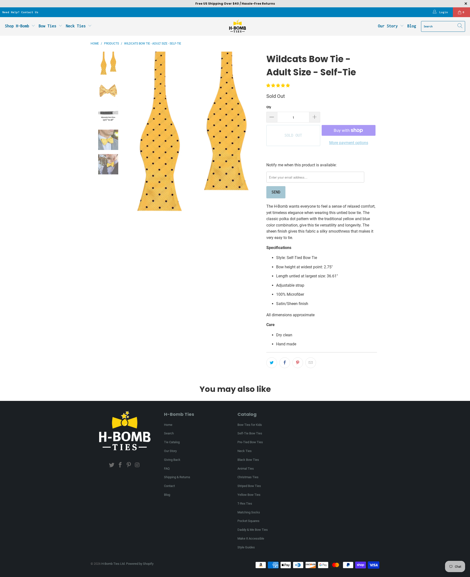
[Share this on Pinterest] (297, 362)
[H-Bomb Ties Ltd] (237, 26)
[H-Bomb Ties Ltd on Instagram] (137, 465)
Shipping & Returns (177, 477)
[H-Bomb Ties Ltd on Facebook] (120, 465)
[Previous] (125, 137)
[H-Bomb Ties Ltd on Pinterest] (129, 465)
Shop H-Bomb (17, 26)
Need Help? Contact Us (20, 12)
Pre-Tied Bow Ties (250, 442)
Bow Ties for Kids (249, 425)
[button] (278, 85)
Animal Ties (245, 468)
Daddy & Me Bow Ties (252, 530)
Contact (169, 486)
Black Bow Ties (248, 460)
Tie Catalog (172, 442)
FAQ (167, 468)
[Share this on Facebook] (284, 362)
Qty (268, 107)
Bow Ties (49, 26)
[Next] (258, 137)
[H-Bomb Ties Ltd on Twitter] (112, 465)
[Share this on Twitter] (271, 362)
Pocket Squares (248, 521)
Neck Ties (77, 26)
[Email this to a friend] (310, 362)
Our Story (388, 26)
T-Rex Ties (244, 503)
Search (169, 433)
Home (168, 425)
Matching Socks (248, 512)
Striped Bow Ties (249, 486)
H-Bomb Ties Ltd (113, 564)
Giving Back (172, 460)
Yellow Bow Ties (248, 495)
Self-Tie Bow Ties (249, 433)
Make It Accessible (250, 538)
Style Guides (246, 547)
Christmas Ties (247, 477)
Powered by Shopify (139, 564)
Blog (411, 26)
